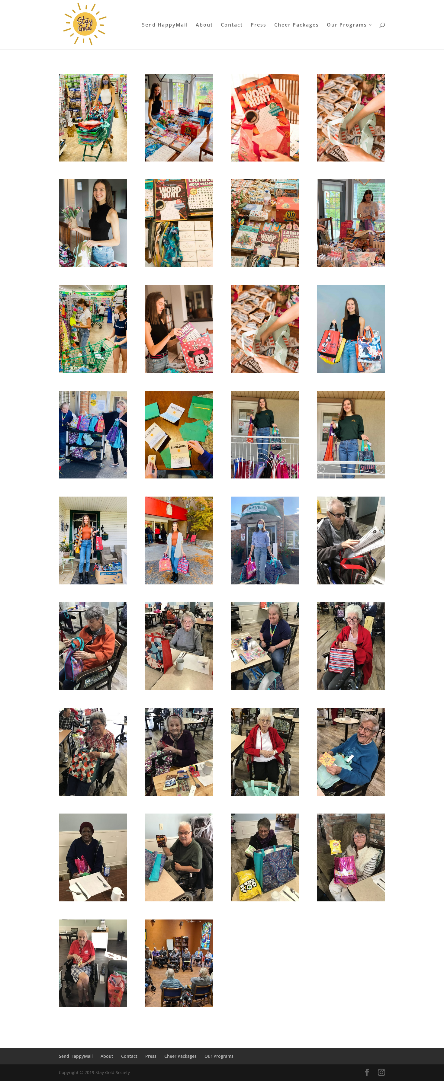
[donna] (93, 794)
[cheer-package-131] (265, 160)
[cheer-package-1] (179, 371)
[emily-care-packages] (351, 371)
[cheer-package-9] (265, 265)
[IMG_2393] (265, 583)
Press (258, 25)
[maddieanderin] (93, 371)
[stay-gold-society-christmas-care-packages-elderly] (93, 1005)
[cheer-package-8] (179, 265)
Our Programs (347, 25)
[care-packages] (179, 160)
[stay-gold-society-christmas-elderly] (179, 794)
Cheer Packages (296, 25)
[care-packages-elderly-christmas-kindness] (351, 583)
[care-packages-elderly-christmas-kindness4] (265, 688)
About (204, 25)
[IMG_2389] (93, 477)
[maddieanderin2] (351, 265)
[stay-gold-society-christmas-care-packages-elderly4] (93, 900)
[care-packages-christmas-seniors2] (179, 900)
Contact (232, 25)
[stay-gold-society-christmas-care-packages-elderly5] (265, 794)
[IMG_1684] (93, 160)
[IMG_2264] (179, 477)
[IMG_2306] (265, 477)
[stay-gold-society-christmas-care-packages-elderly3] (265, 900)
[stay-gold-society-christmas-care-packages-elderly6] (351, 794)
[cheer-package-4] (93, 265)
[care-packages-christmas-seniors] (351, 900)
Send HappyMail (165, 25)
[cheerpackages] (179, 1005)
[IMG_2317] (93, 583)
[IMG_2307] (351, 477)
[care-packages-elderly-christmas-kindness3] (179, 688)
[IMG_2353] (179, 583)
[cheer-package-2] (351, 160)
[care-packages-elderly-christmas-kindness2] (93, 688)
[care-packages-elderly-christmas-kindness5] (351, 688)
